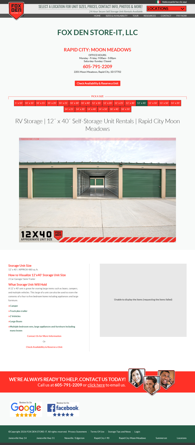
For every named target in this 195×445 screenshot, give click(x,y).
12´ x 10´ (96, 103)
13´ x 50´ (164, 103)
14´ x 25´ (69, 109)
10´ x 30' (74, 103)
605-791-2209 (97, 66)
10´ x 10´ (29, 103)
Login (137, 431)
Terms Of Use (97, 431)
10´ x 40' (85, 103)
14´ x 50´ (103, 109)
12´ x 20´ (107, 103)
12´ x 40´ (141, 103)
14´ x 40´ (91, 109)
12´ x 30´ (130, 103)
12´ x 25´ (119, 103)
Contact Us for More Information (44, 336)
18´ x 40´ (114, 109)
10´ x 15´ (40, 103)
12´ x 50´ (153, 103)
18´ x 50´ (125, 109)
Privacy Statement (77, 431)
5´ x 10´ (19, 103)
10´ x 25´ (63, 103)
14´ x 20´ (175, 103)
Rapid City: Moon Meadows (97, 49)
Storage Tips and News (119, 431)
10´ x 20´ (52, 103)
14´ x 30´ (80, 109)
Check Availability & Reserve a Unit (97, 83)
